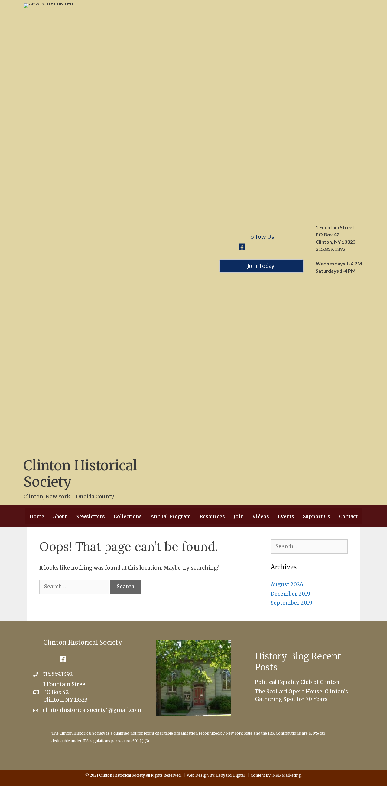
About (60, 516)
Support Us (316, 516)
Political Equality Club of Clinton (297, 682)
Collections (128, 516)
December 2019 (290, 593)
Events (286, 516)
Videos (260, 516)
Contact (348, 516)
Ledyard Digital (230, 775)
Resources (212, 516)
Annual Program (171, 516)
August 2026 (287, 584)
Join (239, 516)
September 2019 (291, 603)
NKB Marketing (286, 775)
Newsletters (90, 516)
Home (37, 516)
